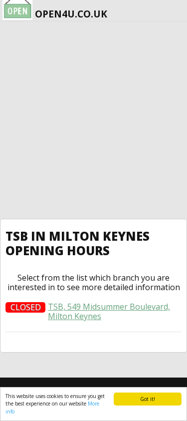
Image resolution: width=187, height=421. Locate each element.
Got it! (147, 399)
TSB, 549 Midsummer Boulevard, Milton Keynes (109, 311)
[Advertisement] (93, 120)
